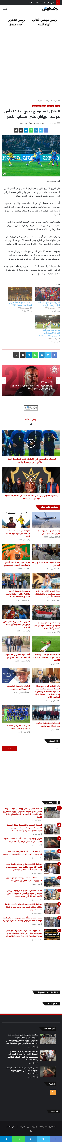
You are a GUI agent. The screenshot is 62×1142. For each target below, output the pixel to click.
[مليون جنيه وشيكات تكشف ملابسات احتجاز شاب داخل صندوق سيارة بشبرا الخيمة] (52, 842)
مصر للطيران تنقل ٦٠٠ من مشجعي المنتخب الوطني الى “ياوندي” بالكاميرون (47, 625)
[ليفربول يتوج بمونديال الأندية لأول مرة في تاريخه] (47, 294)
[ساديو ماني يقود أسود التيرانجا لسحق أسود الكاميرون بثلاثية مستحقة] (47, 322)
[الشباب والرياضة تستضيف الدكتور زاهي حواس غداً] (16, 675)
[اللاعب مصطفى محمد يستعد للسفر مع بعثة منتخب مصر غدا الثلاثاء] (46, 644)
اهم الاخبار (50, 106)
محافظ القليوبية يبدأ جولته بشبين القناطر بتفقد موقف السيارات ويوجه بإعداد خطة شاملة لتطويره (23, 907)
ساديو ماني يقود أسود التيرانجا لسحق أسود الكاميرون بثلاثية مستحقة (49, 333)
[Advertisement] (31, 64)
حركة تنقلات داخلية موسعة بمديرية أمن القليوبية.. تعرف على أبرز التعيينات (24, 879)
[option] (31, 380)
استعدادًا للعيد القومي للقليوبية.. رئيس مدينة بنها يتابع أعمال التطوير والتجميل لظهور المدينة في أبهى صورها (24, 893)
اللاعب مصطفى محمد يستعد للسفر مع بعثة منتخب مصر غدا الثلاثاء (46, 657)
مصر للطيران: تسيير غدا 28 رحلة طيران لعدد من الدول (46, 532)
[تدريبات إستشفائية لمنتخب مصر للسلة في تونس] (46, 712)
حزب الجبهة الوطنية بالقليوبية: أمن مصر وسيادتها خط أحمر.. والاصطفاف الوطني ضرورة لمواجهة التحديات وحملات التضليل (23, 933)
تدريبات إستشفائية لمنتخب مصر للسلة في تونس (48, 725)
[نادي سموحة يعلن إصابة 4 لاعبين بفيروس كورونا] (16, 714)
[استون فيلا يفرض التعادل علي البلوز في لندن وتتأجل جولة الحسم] (16, 612)
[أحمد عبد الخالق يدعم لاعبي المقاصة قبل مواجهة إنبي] (16, 644)
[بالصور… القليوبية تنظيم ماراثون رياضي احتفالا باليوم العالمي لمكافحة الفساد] (16, 581)
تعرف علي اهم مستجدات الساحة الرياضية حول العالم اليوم (18, 533)
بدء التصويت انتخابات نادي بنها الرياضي (46, 564)
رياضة (47, 100)
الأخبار (49, 376)
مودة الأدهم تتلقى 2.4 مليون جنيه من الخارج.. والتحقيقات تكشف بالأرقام (47, 594)
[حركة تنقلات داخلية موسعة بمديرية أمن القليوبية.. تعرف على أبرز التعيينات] (52, 882)
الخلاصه (54, 1111)
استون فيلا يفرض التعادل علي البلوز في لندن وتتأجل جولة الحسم (16, 624)
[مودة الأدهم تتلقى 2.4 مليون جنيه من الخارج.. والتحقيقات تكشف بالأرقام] (46, 581)
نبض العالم (52, 123)
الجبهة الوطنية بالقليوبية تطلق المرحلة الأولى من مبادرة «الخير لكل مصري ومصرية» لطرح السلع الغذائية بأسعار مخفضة (23, 827)
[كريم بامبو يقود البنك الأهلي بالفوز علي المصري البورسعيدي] (16, 552)
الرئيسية (54, 100)
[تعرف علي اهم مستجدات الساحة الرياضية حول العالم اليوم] (16, 520)
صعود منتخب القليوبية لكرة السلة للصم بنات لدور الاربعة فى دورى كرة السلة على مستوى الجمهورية (31, 387)
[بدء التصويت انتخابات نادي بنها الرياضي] (46, 552)
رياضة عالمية (36, 106)
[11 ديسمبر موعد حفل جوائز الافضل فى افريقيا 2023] (20, 294)
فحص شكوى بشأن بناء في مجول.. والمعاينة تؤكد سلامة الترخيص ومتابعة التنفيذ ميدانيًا (22, 919)
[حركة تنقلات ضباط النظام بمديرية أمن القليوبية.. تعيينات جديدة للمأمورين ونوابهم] (52, 855)
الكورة (40, 100)
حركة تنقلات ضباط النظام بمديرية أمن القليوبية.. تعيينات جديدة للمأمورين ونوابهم (22, 853)
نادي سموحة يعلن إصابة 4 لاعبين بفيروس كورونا (18, 727)
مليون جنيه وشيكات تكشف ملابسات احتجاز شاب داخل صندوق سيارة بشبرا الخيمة (23, 840)
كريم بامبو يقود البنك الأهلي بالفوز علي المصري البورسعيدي (17, 564)
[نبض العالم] (50, 8)
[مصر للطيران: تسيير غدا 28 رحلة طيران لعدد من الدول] (46, 520)
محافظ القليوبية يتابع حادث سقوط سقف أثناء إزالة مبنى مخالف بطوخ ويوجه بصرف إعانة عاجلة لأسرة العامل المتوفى (24, 867)
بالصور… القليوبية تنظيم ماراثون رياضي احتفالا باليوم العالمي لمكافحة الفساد (18, 594)
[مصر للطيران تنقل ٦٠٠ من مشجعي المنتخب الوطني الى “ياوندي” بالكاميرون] (46, 612)
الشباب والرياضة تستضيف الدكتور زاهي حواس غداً (18, 688)
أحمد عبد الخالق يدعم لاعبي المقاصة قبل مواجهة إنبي (17, 656)
